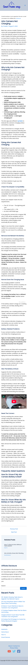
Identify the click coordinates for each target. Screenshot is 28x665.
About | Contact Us (14, 646)
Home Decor (5, 632)
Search (3, 586)
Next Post (14, 532)
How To (5, 547)
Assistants (4, 629)
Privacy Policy (14, 648)
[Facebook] (18, 651)
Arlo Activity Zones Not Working (13, 553)
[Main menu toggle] (25, 5)
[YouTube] (9, 651)
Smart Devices (7, 555)
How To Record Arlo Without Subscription (13, 545)
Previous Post (14, 529)
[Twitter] (14, 651)
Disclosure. (18, 18)
